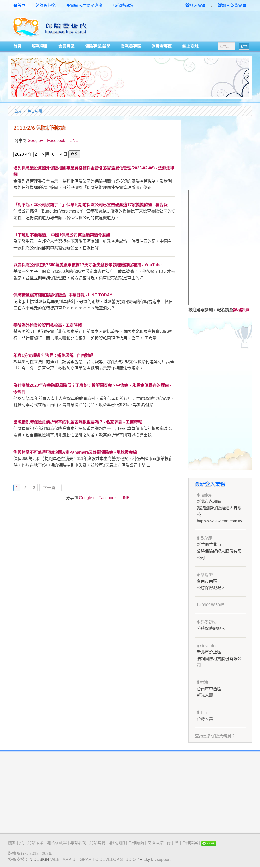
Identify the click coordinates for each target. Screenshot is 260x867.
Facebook (56, 140)
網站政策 (35, 843)
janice (206, 495)
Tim (203, 712)
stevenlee (208, 646)
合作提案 (190, 843)
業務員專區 (131, 46)
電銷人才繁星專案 (86, 5)
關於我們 (16, 843)
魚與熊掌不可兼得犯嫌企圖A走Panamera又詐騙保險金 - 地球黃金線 (75, 452)
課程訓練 (241, 310)
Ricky (145, 859)
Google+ (35, 140)
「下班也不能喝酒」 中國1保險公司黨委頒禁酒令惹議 (61, 235)
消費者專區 (162, 46)
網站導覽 (97, 843)
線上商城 (190, 46)
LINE (73, 140)
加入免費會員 (234, 5)
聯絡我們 (117, 843)
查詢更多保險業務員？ (215, 736)
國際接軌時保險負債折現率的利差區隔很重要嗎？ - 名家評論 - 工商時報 (77, 422)
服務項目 (40, 46)
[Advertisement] (192, 26)
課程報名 (48, 5)
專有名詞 (78, 843)
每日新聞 (35, 111)
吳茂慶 (205, 538)
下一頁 (49, 488)
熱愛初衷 (208, 622)
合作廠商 (136, 843)
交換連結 (155, 843)
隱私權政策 (57, 843)
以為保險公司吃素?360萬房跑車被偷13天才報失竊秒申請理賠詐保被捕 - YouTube (87, 265)
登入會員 (198, 5)
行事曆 (173, 843)
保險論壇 (125, 5)
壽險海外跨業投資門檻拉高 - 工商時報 (47, 325)
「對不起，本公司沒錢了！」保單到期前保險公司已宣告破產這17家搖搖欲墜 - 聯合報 (90, 205)
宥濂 (203, 682)
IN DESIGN (38, 859)
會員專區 (66, 46)
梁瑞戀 (206, 575)
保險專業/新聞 (97, 46)
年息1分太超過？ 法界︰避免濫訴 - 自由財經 (53, 355)
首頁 (21, 5)
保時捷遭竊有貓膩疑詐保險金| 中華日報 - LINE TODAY (62, 295)
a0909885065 (211, 605)
